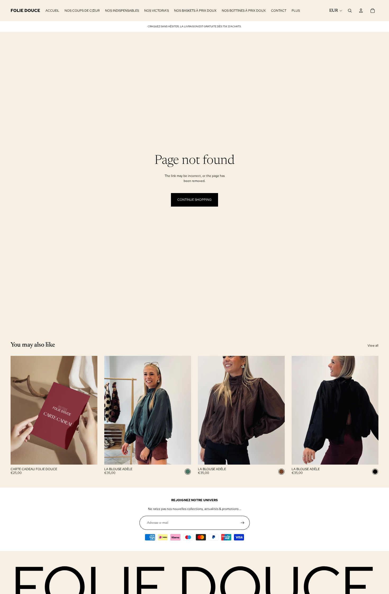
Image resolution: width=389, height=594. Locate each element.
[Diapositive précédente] (112, 410)
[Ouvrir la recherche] (350, 10)
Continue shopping (194, 200)
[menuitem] (295, 10)
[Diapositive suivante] (183, 410)
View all (373, 345)
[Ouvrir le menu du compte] (361, 10)
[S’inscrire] (242, 522)
